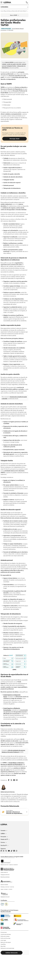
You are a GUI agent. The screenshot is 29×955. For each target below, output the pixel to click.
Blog (5, 11)
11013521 (10, 889)
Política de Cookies (5, 936)
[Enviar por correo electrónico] (17, 780)
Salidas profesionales (6, 28)
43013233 (7, 874)
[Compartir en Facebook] (9, 780)
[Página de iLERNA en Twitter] (6, 851)
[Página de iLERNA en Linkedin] (14, 851)
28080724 (11, 864)
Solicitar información (12, 953)
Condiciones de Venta (6, 934)
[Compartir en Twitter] (11, 780)
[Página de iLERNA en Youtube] (9, 851)
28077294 (6, 864)
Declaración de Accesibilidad (7, 948)
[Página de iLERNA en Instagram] (4, 851)
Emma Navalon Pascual (18, 28)
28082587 (16, 864)
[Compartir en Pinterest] (14, 780)
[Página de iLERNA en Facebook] (1, 851)
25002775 (6, 872)
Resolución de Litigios (6, 942)
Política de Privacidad (5, 938)
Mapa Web (3, 946)
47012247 (7, 896)
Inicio (2, 11)
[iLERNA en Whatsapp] (17, 851)
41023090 (6, 884)
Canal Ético (3, 944)
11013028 (5, 889)
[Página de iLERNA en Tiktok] (12, 851)
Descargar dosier (14, 139)
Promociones (4, 932)
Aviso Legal (3, 940)
